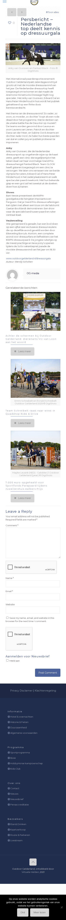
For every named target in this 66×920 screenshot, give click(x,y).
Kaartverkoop (18, 829)
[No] (61, 907)
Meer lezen (40, 912)
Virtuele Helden (30, 872)
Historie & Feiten (19, 722)
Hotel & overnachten (21, 716)
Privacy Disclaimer (21, 690)
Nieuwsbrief (16, 799)
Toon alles (53, 12)
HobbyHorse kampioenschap (26, 763)
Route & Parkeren (20, 835)
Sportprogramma (20, 752)
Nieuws (14, 793)
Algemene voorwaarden (23, 733)
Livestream (16, 840)
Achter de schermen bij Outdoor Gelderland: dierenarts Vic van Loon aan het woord (31, 338)
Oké (22, 912)
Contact (14, 788)
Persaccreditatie (19, 804)
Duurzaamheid (18, 727)
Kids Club (15, 768)
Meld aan (14, 660)
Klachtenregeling (45, 690)
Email (9, 591)
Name (10, 578)
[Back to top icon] (33, 862)
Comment (12, 525)
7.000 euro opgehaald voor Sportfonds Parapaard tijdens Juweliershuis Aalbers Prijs (26, 485)
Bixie (13, 758)
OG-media (33, 273)
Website (10, 604)
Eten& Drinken (18, 824)
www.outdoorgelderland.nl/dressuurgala (28, 258)
